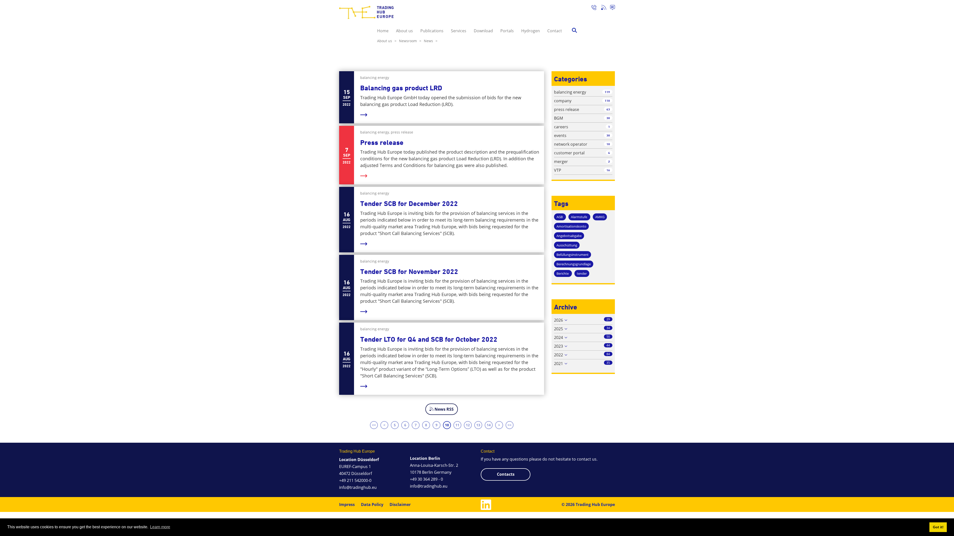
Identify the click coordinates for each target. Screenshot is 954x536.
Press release (381, 142)
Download (483, 31)
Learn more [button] (160, 527)
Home (383, 31)
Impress (347, 504)
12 (468, 425)
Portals (507, 31)
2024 (558, 337)
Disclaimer (400, 504)
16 (608, 170)
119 (607, 92)
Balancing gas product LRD (401, 88)
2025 (558, 329)
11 (457, 425)
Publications (431, 31)
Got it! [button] (938, 527)
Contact (554, 31)
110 (607, 100)
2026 (558, 320)
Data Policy (372, 504)
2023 (558, 346)
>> (510, 425)
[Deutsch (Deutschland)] (610, 8)
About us (404, 31)
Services (458, 31)
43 (608, 109)
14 (489, 425)
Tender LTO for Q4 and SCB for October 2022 (428, 339)
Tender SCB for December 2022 (409, 204)
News (430, 40)
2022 (558, 355)
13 (478, 425)
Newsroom (410, 40)
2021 (558, 363)
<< (374, 425)
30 (608, 118)
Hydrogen (530, 31)
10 (447, 425)
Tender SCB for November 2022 (409, 272)
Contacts (506, 474)
